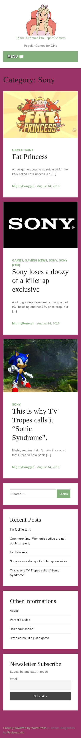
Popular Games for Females (35, 723)
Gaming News (36, 260)
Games (17, 150)
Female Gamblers (42, 723)
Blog (13, 723)
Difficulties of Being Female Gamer (20, 723)
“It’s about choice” (22, 629)
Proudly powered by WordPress (25, 728)
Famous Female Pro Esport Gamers (40, 38)
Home (5, 723)
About (14, 610)
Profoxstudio (15, 732)
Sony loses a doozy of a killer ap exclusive (40, 280)
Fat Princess (30, 156)
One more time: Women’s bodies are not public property (37, 541)
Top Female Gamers (27, 723)
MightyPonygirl (23, 186)
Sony (29, 150)
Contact (49, 723)
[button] (40, 56)
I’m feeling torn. (20, 529)
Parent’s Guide (20, 619)
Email (13, 678)
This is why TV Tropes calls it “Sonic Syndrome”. (34, 573)
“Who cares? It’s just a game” (30, 638)
